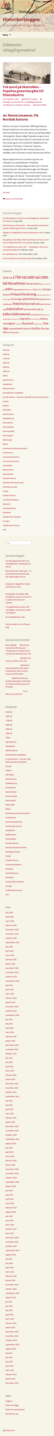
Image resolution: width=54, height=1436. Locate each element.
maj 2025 (9, 946)
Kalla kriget (7, 440)
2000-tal (6, 371)
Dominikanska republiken (13, 392)
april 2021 (9, 1109)
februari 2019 (11, 1207)
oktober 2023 (11, 1011)
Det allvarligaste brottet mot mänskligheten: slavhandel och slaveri (18, 564)
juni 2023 (9, 1019)
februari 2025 (11, 959)
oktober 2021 (11, 1092)
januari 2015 (10, 1327)
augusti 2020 (11, 1143)
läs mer (6, 192)
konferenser (8, 452)
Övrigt (5, 491)
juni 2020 (9, 1147)
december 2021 (12, 1083)
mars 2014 (10, 1370)
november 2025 (12, 934)
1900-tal (6, 367)
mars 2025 (10, 955)
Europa (47, 289)
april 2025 (9, 951)
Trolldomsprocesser (11, 525)
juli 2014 (9, 1353)
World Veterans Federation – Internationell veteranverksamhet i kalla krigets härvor (19, 574)
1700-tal (19, 277)
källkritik (40, 309)
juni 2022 (9, 1058)
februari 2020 (11, 1160)
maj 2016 (9, 1263)
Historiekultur (8, 427)
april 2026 (9, 916)
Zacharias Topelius (22, 105)
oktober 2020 (11, 1135)
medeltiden (7, 465)
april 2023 (9, 1028)
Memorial (46, 315)
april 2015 (9, 1314)
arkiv (9, 289)
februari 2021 (11, 1118)
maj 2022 (9, 1062)
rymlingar (19, 324)
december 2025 (12, 929)
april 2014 (9, 1366)
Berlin (30, 290)
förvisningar (17, 299)
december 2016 (12, 1237)
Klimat (5, 444)
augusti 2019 (11, 1186)
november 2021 (12, 1088)
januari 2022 (10, 1079)
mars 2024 (10, 993)
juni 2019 (9, 1190)
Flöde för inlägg (12, 1405)
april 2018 (9, 1220)
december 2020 (12, 1126)
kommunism (30, 309)
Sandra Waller (41, 105)
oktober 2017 (11, 1229)
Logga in (9, 1401)
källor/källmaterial (16, 314)
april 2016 (9, 1267)
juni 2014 (9, 1357)
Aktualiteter (16, 283)
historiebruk (32, 304)
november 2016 (12, 1242)
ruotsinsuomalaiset (11, 499)
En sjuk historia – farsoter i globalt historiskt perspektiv (26, 397)
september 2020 (12, 1139)
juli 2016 (9, 1259)
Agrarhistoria (8, 380)
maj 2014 (9, 1361)
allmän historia (33, 283)
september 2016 (12, 1250)
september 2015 (12, 1293)
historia (18, 303)
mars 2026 (10, 921)
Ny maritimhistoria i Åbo (12, 254)
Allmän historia (9, 388)
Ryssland (27, 323)
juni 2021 (9, 1100)
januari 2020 (10, 1165)
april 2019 (9, 1199)
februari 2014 (11, 1374)
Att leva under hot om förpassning (17, 258)
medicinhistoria (36, 314)
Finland (34, 99)
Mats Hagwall (11, 645)
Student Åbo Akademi (12, 517)
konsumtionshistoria (11, 457)
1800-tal (27, 99)
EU (41, 290)
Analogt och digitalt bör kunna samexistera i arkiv (23, 232)
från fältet (7, 410)
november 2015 (12, 1284)
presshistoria (18, 102)
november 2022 (12, 1049)
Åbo (38, 328)
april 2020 (9, 1152)
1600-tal (7, 277)
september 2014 (12, 1344)
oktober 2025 (11, 938)
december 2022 (12, 1045)
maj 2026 (9, 912)
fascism (6, 294)
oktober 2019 (11, 1177)
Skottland (7, 512)
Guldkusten (7, 304)
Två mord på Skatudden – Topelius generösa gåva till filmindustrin (23, 91)
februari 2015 (11, 1323)
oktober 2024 (11, 976)
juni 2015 (9, 1306)
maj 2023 (9, 1023)
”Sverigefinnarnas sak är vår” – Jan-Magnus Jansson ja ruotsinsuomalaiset (18, 610)
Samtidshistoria (9, 508)
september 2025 (12, 942)
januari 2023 (10, 1041)
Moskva (44, 318)
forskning (29, 294)
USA (33, 328)
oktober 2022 (11, 1053)
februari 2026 (11, 925)
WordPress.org (12, 1414)
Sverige (6, 521)
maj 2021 (9, 1105)
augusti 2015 (11, 1297)
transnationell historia (19, 328)
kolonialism (14, 309)
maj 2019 (9, 1195)
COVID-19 (36, 289)
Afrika (5, 375)
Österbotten (13, 332)
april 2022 (9, 1066)
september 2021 (12, 1096)
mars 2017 (10, 1233)
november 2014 (12, 1336)
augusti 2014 (11, 1349)
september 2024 (12, 981)
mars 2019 (10, 1203)
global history (45, 299)
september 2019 (12, 1182)
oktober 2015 (11, 1289)
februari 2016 (11, 1276)
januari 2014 (10, 1378)
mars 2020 (10, 1156)
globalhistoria (31, 299)
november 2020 (12, 1130)
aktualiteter (7, 384)
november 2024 (12, 972)
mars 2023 (10, 1032)
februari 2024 (11, 998)
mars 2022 (10, 1070)
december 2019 (12, 1169)
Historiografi (8, 435)
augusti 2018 (11, 1212)
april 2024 (9, 989)
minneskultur (35, 319)
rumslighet (9, 323)
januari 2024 (10, 1002)
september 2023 (12, 1015)
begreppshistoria (20, 289)
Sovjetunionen (38, 324)
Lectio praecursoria (11, 461)
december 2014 (12, 1331)
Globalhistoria (8, 418)
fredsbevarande (41, 295)
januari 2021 (10, 1122)
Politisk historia (9, 495)
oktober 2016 (11, 1246)
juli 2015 (9, 1301)
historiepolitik (8, 431)
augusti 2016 (11, 1254)
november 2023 (12, 1006)
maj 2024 (9, 985)
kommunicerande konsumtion (15, 448)
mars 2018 (10, 1224)
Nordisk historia (9, 478)
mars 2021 (10, 1113)
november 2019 (12, 1173)
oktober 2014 (11, 1340)
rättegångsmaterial (33, 102)
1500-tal (6, 350)
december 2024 (12, 968)
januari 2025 (10, 964)
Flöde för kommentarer (15, 1409)
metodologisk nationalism (11, 319)
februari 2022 (11, 1075)
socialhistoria (8, 105)
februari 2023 (11, 1036)
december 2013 (12, 1383)
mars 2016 (10, 1272)
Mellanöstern (8, 470)
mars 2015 (10, 1319)
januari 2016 (10, 1280)
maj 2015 (9, 1310)
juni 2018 (9, 1216)
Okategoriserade (10, 487)
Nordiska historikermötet (13, 482)
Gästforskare (8, 414)
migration (25, 318)
